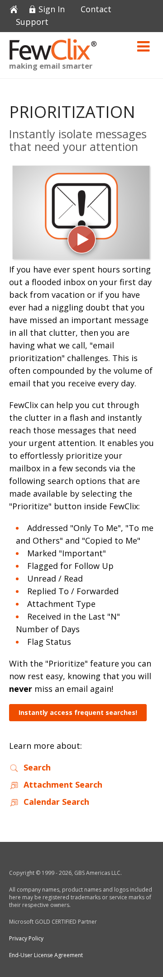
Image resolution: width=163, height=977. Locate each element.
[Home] (17, 9)
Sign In (51, 9)
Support (32, 22)
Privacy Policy (26, 938)
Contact (96, 9)
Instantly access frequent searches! (78, 712)
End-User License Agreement (46, 955)
